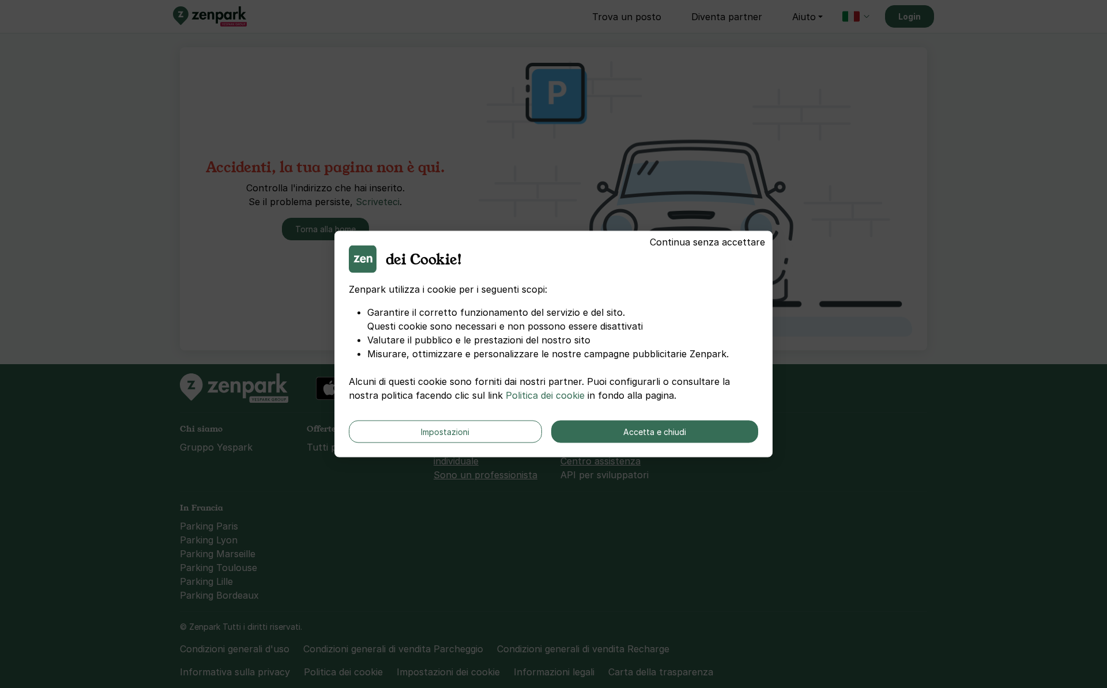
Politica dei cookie (545, 395)
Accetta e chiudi (654, 432)
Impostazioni (445, 432)
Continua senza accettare (707, 242)
